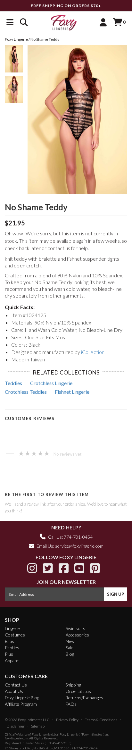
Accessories (77, 634)
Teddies (13, 383)
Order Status (78, 691)
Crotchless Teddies (26, 392)
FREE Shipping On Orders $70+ (66, 5)
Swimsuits (75, 628)
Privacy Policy (67, 719)
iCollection (92, 352)
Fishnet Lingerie (72, 392)
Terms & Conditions (101, 719)
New (70, 641)
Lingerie (12, 628)
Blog (70, 654)
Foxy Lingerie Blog (22, 697)
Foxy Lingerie (41, 734)
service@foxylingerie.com (79, 546)
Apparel (12, 660)
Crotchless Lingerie (51, 383)
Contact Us (16, 684)
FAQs (71, 704)
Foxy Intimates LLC (34, 719)
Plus (9, 654)
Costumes (15, 634)
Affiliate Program (21, 704)
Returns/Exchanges (84, 697)
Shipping (73, 684)
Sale (69, 647)
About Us (14, 691)
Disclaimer (15, 726)
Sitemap (38, 726)
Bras (9, 641)
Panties (12, 647)
